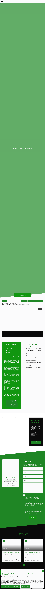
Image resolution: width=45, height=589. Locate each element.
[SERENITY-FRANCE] (40, 1)
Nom (25, 472)
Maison (6, 303)
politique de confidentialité (33, 513)
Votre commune (27, 484)
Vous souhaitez (26, 487)
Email (25, 476)
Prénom (25, 468)
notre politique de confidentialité (19, 583)
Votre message (27, 491)
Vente (3, 303)
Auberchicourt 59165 (13, 303)
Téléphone (26, 480)
